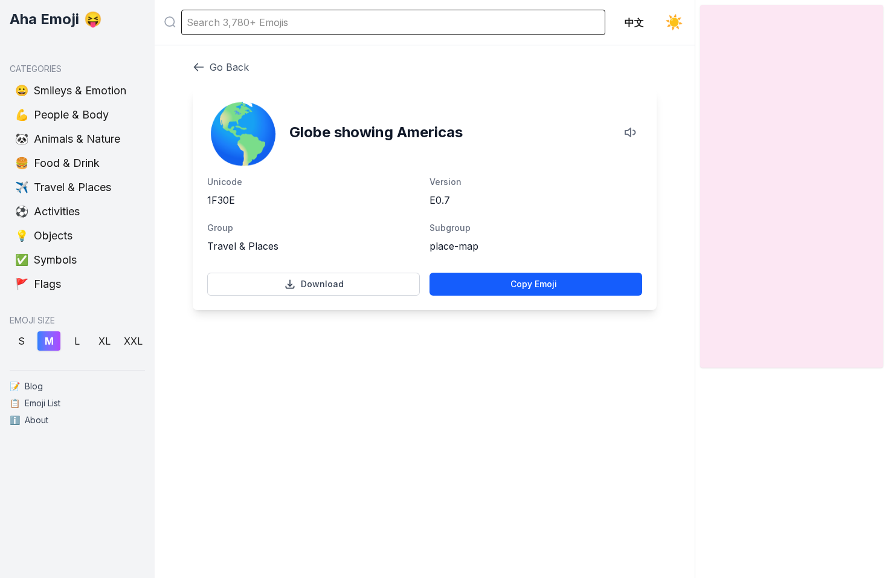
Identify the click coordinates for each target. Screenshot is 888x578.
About (29, 420)
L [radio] (77, 341)
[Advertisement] (425, 366)
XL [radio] (104, 341)
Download (322, 284)
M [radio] (49, 341)
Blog (26, 386)
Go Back (229, 67)
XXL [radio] (133, 341)
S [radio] (21, 341)
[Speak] (631, 132)
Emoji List (35, 403)
